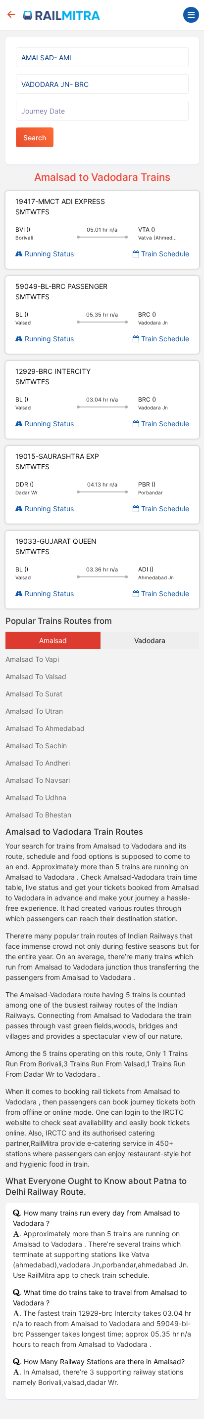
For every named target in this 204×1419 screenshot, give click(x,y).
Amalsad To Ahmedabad (45, 728)
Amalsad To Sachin (36, 745)
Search (34, 137)
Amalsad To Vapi (32, 659)
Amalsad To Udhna (35, 797)
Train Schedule (164, 253)
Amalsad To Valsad (35, 676)
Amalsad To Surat (33, 693)
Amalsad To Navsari (37, 780)
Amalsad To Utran (34, 711)
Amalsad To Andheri (37, 763)
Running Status (48, 253)
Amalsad (53, 640)
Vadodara (149, 640)
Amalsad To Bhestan (38, 815)
